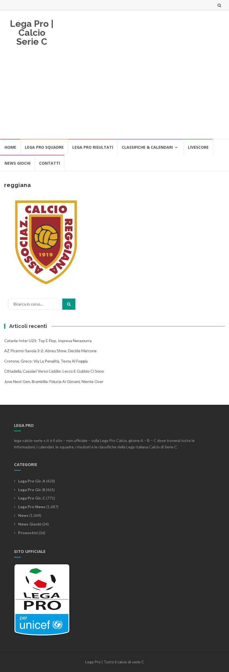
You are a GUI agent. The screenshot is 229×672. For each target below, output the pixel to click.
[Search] (68, 304)
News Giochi (17, 163)
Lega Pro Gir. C (31, 498)
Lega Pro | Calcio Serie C (32, 32)
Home (10, 147)
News (23, 515)
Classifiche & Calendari (147, 147)
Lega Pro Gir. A (31, 481)
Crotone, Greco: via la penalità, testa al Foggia (46, 361)
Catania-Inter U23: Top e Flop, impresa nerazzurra (48, 340)
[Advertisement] (114, 96)
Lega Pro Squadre (44, 147)
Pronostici (28, 532)
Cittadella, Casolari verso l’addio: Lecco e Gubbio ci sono (54, 371)
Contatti (49, 163)
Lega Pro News (32, 506)
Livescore (198, 147)
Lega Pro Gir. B (31, 489)
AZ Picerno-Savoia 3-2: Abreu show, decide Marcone (50, 350)
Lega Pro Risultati (92, 147)
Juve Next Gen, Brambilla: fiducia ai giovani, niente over (53, 381)
